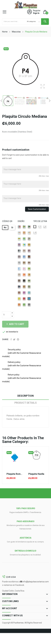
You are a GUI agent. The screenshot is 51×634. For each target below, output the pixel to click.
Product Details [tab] (25, 402)
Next (49, 100)
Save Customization (37, 209)
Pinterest (18, 339)
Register (37, 10)
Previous (1, 100)
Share (11, 339)
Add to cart (16, 324)
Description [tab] (25, 395)
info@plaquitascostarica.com (36, 581)
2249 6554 (11, 577)
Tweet (14, 339)
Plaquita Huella (36, 474)
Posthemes (18, 623)
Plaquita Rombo (15, 474)
